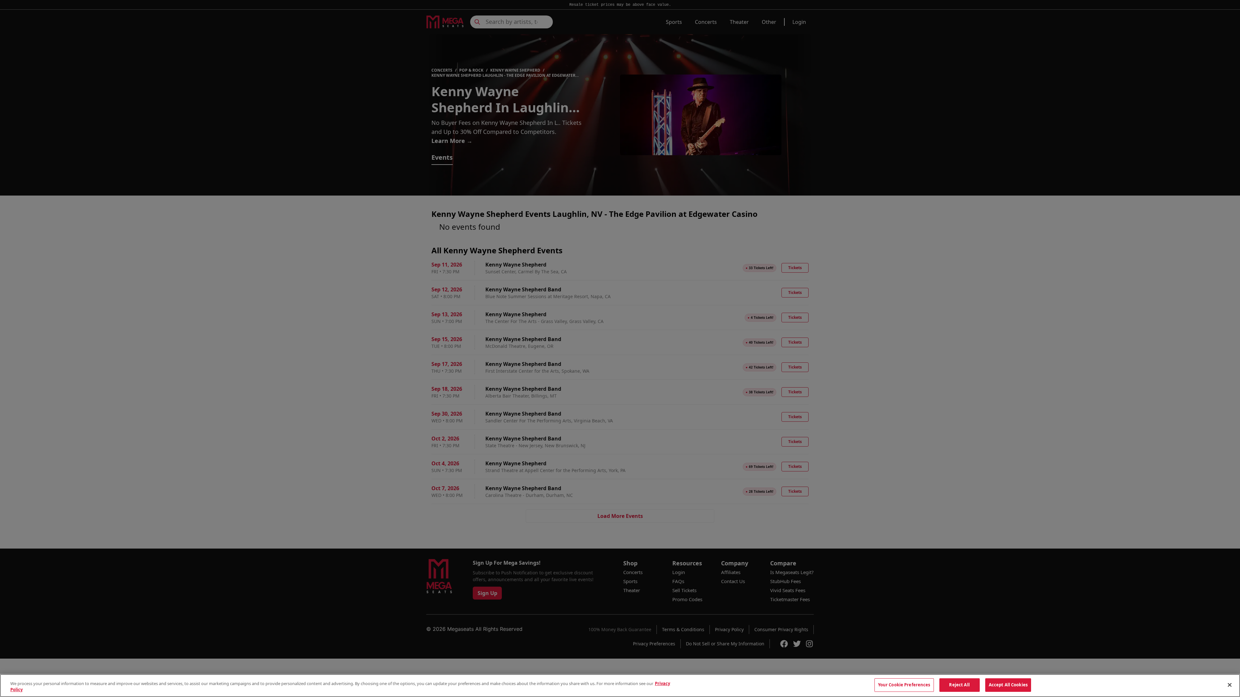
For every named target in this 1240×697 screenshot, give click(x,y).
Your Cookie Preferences (904, 685)
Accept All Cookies (1008, 685)
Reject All (959, 685)
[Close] (1230, 685)
